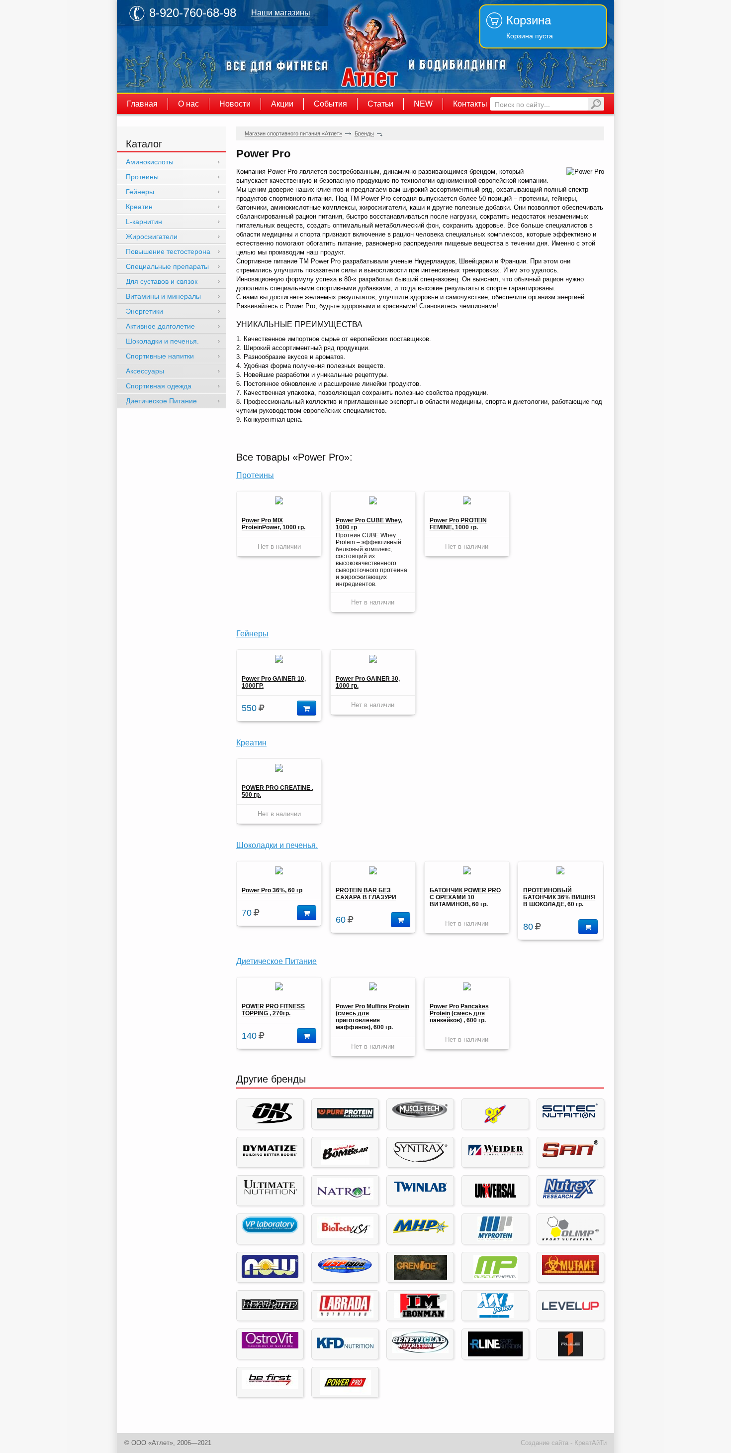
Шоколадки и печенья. (277, 845)
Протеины (255, 475)
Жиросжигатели (152, 237)
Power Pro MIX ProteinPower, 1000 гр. (273, 524)
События (330, 104)
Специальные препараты (167, 266)
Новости (235, 104)
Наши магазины (280, 12)
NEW (423, 104)
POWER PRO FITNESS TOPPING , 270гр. (273, 1010)
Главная (142, 104)
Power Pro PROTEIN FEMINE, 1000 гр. (458, 524)
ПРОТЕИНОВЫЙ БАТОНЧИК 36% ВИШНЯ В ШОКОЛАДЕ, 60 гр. (559, 897)
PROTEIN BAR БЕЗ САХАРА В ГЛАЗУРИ (366, 894)
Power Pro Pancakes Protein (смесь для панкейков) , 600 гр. (459, 1013)
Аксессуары (145, 371)
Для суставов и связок (161, 281)
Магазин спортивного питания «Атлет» (370, 46)
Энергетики (144, 311)
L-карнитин (144, 222)
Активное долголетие (160, 326)
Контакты (470, 104)
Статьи (380, 104)
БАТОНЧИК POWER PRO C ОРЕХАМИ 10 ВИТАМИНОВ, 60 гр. (465, 897)
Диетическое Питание (276, 961)
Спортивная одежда (158, 386)
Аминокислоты (150, 162)
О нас (188, 104)
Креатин (251, 742)
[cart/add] (306, 708)
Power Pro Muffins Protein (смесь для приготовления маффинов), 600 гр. (372, 1017)
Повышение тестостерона (168, 251)
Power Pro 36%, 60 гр (272, 890)
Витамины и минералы (163, 296)
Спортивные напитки (160, 356)
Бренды (364, 133)
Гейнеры (252, 633)
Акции (282, 104)
